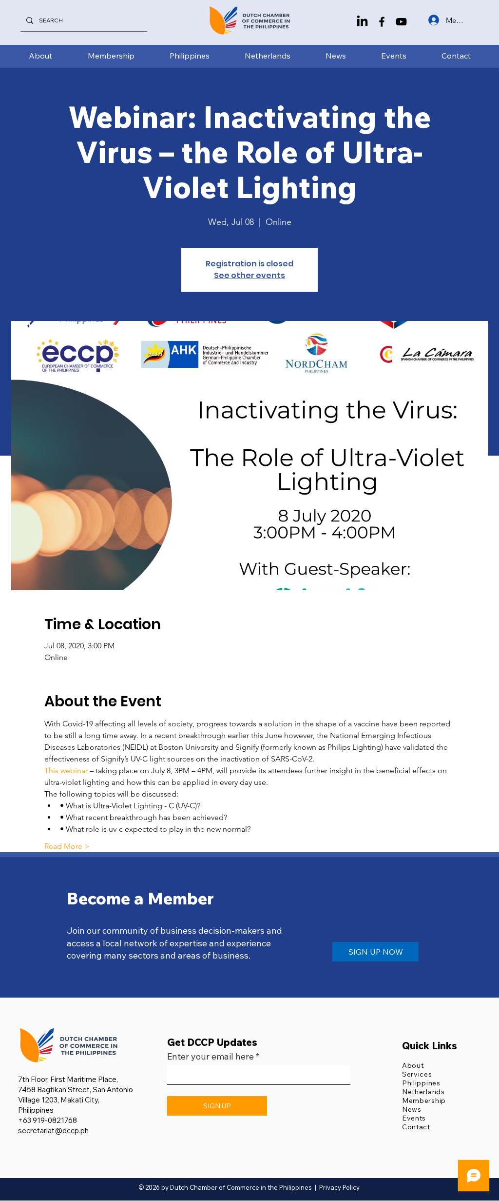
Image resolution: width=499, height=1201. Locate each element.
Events (414, 1118)
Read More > (67, 846)
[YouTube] (401, 21)
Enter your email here (210, 1056)
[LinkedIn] (362, 21)
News (412, 1109)
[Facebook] (381, 21)
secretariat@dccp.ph (53, 1130)
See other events (249, 275)
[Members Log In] (432, 20)
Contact (416, 1126)
